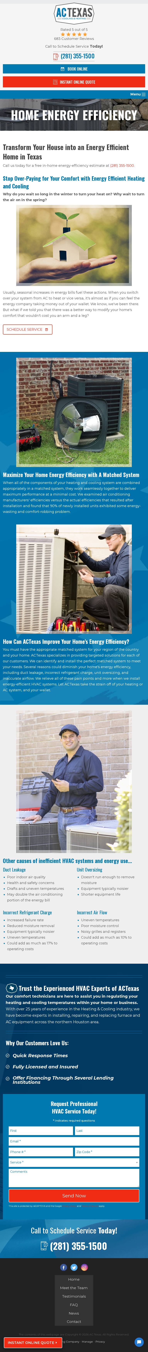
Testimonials (74, 1296)
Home (74, 1279)
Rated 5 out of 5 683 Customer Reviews (74, 34)
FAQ (74, 1304)
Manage (87, 1341)
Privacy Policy (69, 1206)
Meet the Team (74, 1287)
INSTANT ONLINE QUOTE (31, 1343)
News (74, 1313)
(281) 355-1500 (122, 166)
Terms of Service (90, 1206)
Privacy (100, 1341)
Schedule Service (24, 329)
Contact (74, 1321)
